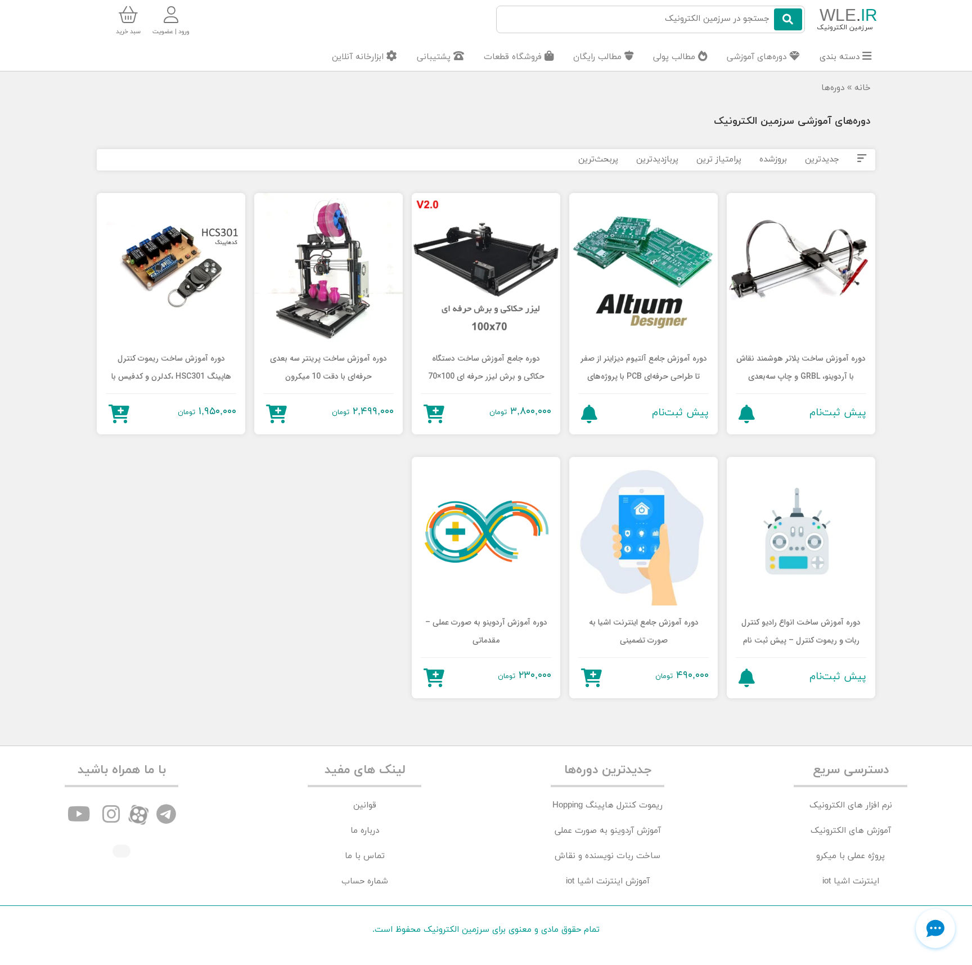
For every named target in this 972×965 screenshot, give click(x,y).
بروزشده (773, 159)
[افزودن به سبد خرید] (434, 414)
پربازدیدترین (657, 159)
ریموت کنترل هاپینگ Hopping (607, 805)
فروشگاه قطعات (514, 57)
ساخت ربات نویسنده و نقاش (607, 856)
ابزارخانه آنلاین (359, 57)
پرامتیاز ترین (718, 159)
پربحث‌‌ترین (598, 159)
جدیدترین (822, 159)
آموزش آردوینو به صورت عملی (608, 831)
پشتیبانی (435, 57)
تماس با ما (365, 856)
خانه (862, 88)
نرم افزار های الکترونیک (850, 805)
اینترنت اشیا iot (850, 881)
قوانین (364, 805)
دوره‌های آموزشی (758, 57)
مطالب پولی (675, 57)
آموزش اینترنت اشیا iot (608, 881)
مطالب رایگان (598, 57)
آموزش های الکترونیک (851, 831)
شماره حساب (364, 881)
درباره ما (364, 831)
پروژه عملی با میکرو (850, 856)
